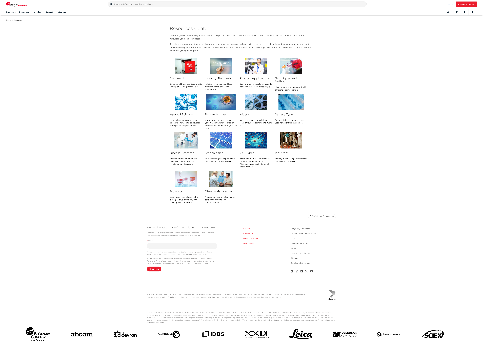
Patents (294, 248)
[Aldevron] (125, 335)
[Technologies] (221, 140)
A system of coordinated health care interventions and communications (220, 200)
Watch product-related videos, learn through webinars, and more (256, 121)
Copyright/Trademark (300, 229)
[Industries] (291, 140)
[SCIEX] (432, 334)
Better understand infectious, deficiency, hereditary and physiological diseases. (183, 161)
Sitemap (294, 258)
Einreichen (154, 269)
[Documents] (186, 66)
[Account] (465, 12)
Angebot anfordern (466, 4)
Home (8, 20)
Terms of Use (161, 261)
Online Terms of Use (299, 243)
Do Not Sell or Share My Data (303, 234)
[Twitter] (306, 272)
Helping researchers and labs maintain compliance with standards (218, 87)
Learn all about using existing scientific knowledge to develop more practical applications (185, 123)
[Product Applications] (256, 66)
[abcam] (81, 335)
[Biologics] (186, 179)
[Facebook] (292, 272)
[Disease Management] (221, 179)
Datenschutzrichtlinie (300, 253)
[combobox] (237, 4)
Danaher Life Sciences (300, 263)
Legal (293, 239)
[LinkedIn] (301, 272)
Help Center (248, 243)
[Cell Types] (256, 140)
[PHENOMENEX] (388, 334)
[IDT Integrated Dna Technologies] (257, 334)
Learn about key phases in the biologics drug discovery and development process (184, 200)
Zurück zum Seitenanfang (323, 216)
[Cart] (456, 12)
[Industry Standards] (221, 66)
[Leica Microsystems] (300, 335)
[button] (111, 4)
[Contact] (448, 12)
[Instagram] (297, 272)
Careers (246, 229)
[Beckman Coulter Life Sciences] (16, 4)
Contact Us (248, 234)
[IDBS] (213, 335)
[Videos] (256, 102)
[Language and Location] (473, 12)
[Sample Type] (291, 102)
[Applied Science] (186, 102)
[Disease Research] (186, 140)
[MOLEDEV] (344, 334)
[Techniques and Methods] (291, 66)
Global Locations (250, 239)
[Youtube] (311, 272)
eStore (450, 4)
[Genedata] (169, 335)
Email (150, 241)
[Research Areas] (221, 102)
